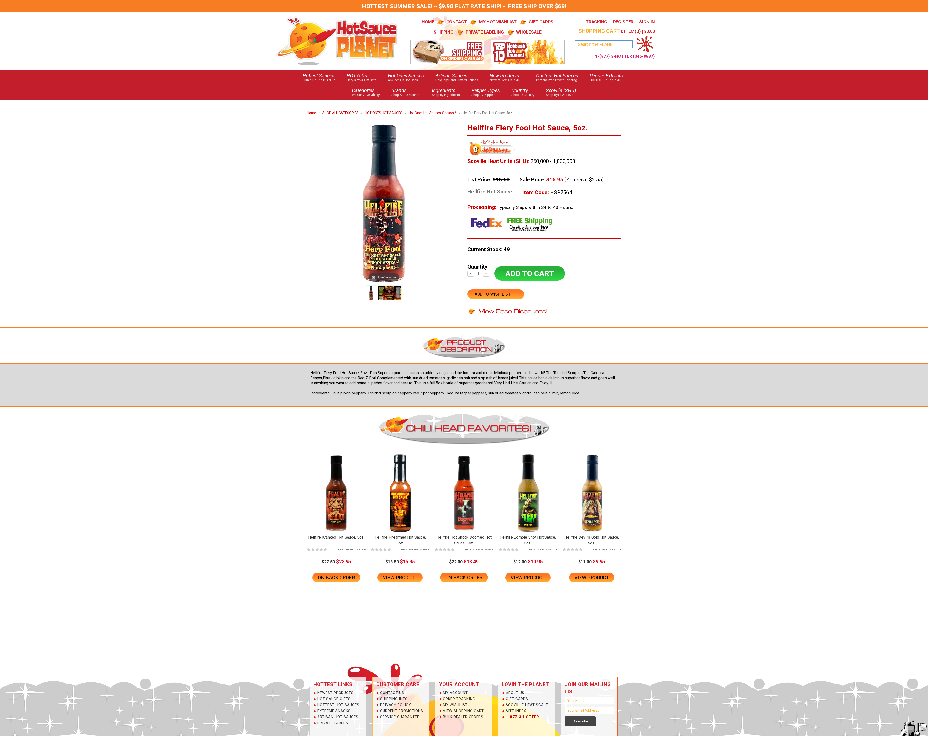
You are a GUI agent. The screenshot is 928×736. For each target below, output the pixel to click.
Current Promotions (401, 711)
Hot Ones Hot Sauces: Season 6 (433, 113)
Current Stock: (488, 249)
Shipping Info (394, 699)
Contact (456, 21)
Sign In (647, 21)
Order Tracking (459, 699)
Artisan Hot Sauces (337, 717)
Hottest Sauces (319, 77)
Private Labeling (485, 32)
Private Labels (332, 723)
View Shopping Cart (463, 711)
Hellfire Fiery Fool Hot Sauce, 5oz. (488, 113)
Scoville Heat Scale (527, 705)
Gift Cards (541, 21)
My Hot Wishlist (498, 21)
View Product (400, 577)
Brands (406, 92)
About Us (515, 693)
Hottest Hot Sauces (338, 705)
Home (428, 21)
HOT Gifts (361, 77)
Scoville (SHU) (561, 92)
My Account (455, 693)
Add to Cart (400, 497)
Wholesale (529, 32)
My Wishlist (455, 705)
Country (522, 92)
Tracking (596, 21)
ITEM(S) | (617, 31)
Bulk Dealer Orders (463, 717)
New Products (507, 77)
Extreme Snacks (334, 711)
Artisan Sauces (456, 77)
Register (623, 21)
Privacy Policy (395, 705)
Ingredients (446, 92)
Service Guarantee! (400, 717)
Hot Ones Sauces (406, 77)
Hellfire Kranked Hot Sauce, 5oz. (336, 537)
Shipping (444, 32)
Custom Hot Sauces (557, 77)
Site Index (516, 711)
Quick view (336, 489)
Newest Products (335, 693)
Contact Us (392, 693)
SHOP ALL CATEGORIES (340, 113)
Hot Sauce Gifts (334, 699)
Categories (366, 92)
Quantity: (478, 267)
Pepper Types (485, 92)
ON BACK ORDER (336, 497)
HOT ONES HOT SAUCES (383, 113)
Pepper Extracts (608, 77)
